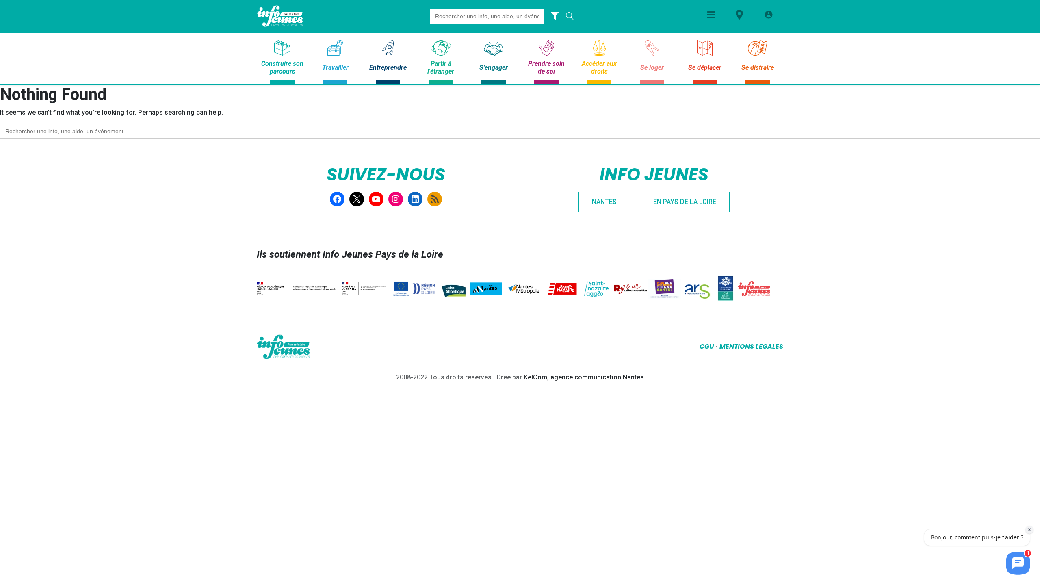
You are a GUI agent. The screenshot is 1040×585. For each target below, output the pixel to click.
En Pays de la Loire (684, 202)
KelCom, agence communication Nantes (584, 377)
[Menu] (711, 14)
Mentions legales (751, 346)
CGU (707, 346)
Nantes (604, 202)
